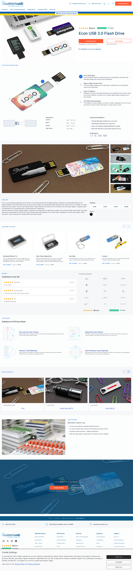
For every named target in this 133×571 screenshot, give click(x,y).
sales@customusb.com (100, 524)
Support (116, 533)
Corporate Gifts (42, 9)
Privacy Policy (20, 564)
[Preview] (124, 226)
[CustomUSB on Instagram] (11, 541)
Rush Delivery (38, 540)
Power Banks (60, 536)
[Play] (33, 437)
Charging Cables (61, 543)
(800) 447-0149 (10, 524)
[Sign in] (113, 4)
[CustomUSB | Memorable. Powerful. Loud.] (13, 3)
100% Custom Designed (17, 9)
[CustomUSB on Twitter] (7, 541)
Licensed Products (80, 546)
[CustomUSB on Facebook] (3, 541)
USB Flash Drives (40, 533)
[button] (104, 4)
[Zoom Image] (55, 168)
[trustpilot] (106, 28)
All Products (61, 533)
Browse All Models (39, 536)
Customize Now (123, 3)
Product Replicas (101, 536)
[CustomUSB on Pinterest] (16, 541)
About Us (52, 9)
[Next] (128, 226)
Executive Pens (38, 546)
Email (103, 556)
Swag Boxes (31, 9)
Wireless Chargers (61, 540)
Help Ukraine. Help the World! (67, 13)
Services (78, 533)
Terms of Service (34, 564)
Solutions (100, 533)
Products (5, 9)
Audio (58, 546)
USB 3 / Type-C (38, 543)
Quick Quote (119, 41)
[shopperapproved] (87, 28)
